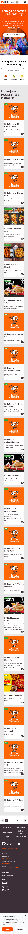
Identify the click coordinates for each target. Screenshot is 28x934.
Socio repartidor (21, 827)
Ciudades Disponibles (20, 832)
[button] (14, 35)
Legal (7, 836)
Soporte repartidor (7, 832)
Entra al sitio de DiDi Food (14, 35)
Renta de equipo (21, 836)
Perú (3, 850)
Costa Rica (10, 848)
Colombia (4, 848)
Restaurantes (7, 827)
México (15, 848)
